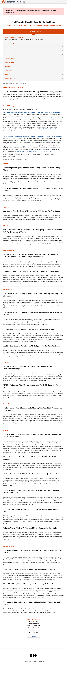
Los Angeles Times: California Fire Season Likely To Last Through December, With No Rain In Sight (32, 367)
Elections (7, 74)
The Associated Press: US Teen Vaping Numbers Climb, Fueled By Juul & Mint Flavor (33, 189)
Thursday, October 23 (33, 623)
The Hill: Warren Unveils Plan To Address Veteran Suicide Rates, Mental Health (30, 510)
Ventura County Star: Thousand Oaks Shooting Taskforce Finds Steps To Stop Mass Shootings (32, 409)
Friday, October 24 (33, 621)
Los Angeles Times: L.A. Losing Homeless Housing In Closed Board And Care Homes (32, 313)
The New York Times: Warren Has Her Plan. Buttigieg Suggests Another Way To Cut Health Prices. (32, 435)
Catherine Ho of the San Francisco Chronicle (49, 129)
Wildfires (7, 66)
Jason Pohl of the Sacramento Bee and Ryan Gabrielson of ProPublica (33, 151)
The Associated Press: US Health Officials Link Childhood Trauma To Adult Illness (31, 603)
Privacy (7, 54)
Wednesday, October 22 (33, 626)
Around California (10, 58)
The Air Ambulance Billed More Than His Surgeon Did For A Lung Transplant (24, 39)
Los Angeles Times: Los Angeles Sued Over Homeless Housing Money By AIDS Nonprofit (33, 294)
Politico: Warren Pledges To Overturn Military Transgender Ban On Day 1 (31, 528)
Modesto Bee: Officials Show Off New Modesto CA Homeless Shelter (29, 329)
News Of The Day (9, 43)
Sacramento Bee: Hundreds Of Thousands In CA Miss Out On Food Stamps (31, 211)
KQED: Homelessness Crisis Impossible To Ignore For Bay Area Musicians (31, 346)
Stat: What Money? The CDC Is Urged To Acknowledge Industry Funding (30, 584)
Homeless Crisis (9, 62)
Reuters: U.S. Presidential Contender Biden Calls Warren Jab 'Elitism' (30, 474)
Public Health (8, 70)
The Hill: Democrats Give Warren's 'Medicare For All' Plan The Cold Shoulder (29, 458)
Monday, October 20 (33, 630)
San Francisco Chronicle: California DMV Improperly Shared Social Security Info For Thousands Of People (32, 230)
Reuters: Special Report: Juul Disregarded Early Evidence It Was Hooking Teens (31, 168)
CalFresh (7, 50)
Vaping (7, 47)
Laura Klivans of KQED (9, 131)
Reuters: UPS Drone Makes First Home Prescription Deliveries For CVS (30, 569)
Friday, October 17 (33, 632)
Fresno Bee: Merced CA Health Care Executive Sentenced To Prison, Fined (31, 271)
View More (33, 636)
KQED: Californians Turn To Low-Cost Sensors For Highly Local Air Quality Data (32, 386)
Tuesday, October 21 (33, 628)
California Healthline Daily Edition (33, 22)
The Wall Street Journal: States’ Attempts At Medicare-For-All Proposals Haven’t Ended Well (31, 491)
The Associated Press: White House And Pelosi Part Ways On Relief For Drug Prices (32, 551)
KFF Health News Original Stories (14, 37)
